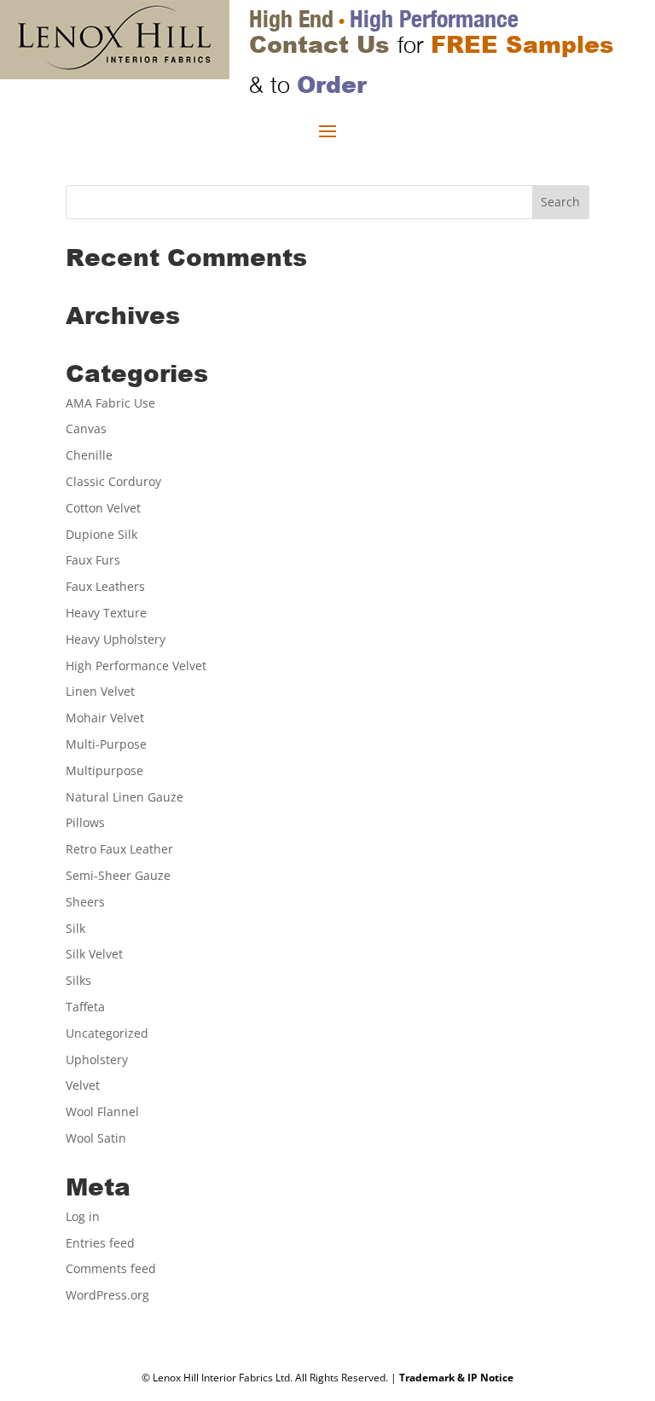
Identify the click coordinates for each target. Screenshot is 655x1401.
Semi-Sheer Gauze (118, 875)
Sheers (85, 902)
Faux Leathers (105, 586)
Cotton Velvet (103, 508)
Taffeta (85, 1007)
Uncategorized (107, 1033)
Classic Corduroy (113, 481)
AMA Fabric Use (110, 403)
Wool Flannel (102, 1111)
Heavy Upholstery (115, 639)
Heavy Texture (106, 613)
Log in (83, 1216)
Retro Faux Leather (119, 849)
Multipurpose (104, 770)
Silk (75, 928)
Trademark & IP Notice (456, 1377)
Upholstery (97, 1059)
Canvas (86, 428)
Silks (78, 980)
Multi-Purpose (106, 744)
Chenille (89, 455)
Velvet (83, 1085)
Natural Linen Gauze (124, 797)
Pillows (85, 822)
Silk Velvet (94, 954)
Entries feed (100, 1243)
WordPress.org (107, 1295)
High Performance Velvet (136, 665)
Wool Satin (96, 1138)
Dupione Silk (101, 534)
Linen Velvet (100, 691)
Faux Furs (93, 560)
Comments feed (111, 1268)
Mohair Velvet (105, 717)
